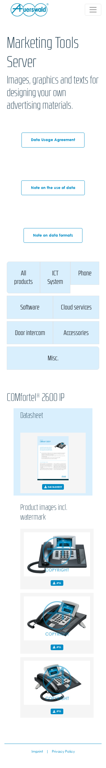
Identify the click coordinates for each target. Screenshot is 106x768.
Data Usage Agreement (53, 140)
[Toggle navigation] (93, 10)
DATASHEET (54, 487)
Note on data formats (53, 235)
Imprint (37, 751)
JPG (58, 583)
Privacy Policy (63, 751)
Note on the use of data (53, 187)
